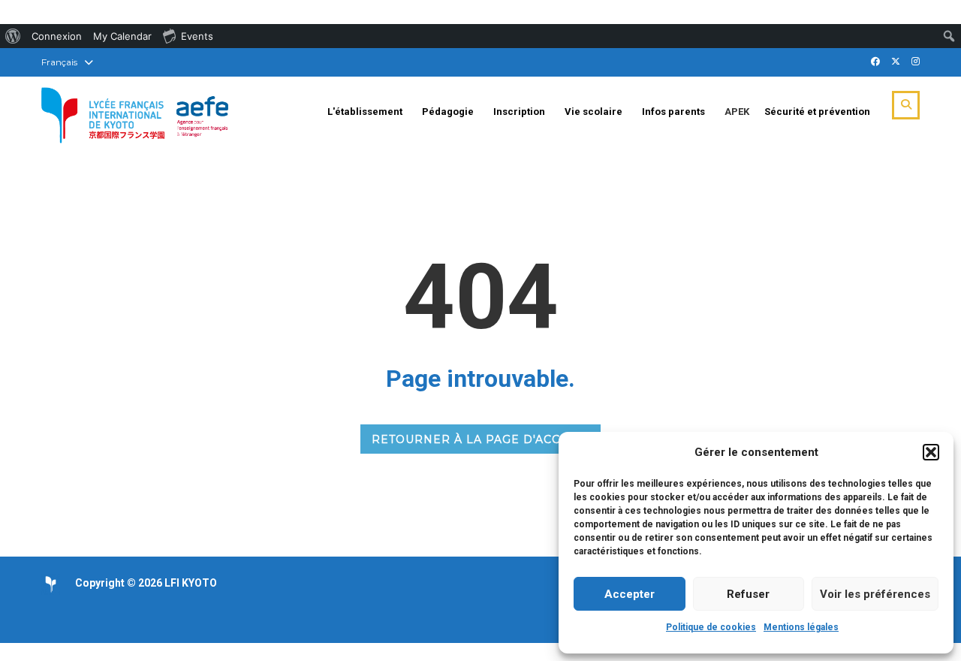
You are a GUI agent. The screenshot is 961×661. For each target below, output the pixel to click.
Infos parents (673, 111)
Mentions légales (801, 627)
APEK (737, 111)
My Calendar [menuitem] (122, 36)
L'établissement (364, 111)
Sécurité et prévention (817, 111)
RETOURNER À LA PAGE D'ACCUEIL (480, 439)
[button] (930, 452)
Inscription (519, 111)
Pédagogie (448, 111)
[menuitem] (13, 36)
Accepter (629, 594)
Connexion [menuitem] (57, 36)
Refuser (748, 594)
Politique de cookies (711, 627)
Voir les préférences (875, 594)
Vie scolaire (593, 111)
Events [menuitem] (197, 36)
